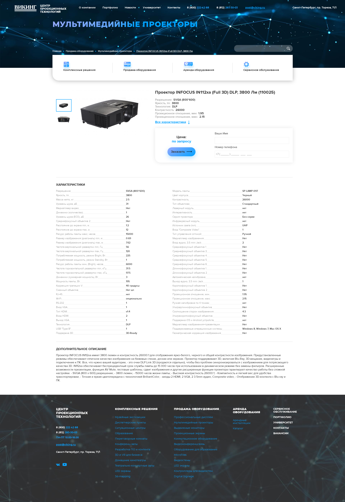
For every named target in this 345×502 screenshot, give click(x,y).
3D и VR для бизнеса (128, 455)
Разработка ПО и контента (132, 449)
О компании (87, 7)
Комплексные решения (136, 409)
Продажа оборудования (79, 51)
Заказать (178, 151)
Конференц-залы (126, 444)
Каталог (238, 428)
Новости (130, 7)
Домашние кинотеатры (130, 460)
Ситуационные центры (130, 428)
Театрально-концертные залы (134, 466)
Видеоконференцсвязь (189, 444)
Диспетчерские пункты (130, 422)
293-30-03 (227, 7)
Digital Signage (184, 476)
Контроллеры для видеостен (193, 471)
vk (58, 465)
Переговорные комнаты (131, 439)
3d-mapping (122, 476)
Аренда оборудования (246, 411)
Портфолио (110, 7)
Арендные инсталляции (241, 421)
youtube (65, 465)
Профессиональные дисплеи (193, 417)
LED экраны (123, 471)
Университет (152, 7)
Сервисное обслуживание (285, 410)
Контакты (173, 7)
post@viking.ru (255, 7)
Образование (124, 433)
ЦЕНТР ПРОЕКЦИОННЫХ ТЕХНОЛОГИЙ (72, 413)
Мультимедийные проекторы (115, 51)
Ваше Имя (221, 133)
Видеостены (182, 460)
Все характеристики (170, 122)
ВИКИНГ (25, 9)
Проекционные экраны (189, 433)
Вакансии (280, 433)
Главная (56, 51)
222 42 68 (198, 7)
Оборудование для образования (195, 449)
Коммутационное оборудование (195, 439)
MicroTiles (180, 455)
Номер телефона (226, 147)
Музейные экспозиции (130, 417)
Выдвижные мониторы (189, 428)
